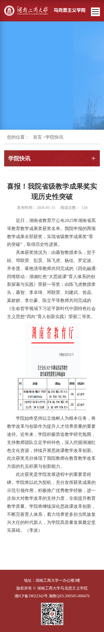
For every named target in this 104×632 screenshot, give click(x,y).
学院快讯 (54, 137)
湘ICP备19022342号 (31, 596)
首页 (37, 137)
